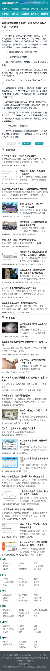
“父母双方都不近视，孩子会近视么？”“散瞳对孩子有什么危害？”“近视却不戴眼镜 (25, 349)
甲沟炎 (21, 584)
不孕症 (36, 644)
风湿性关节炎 (23, 600)
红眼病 (21, 616)
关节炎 (21, 597)
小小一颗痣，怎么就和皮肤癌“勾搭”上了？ (32, 361)
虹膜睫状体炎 (8, 616)
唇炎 (36, 628)
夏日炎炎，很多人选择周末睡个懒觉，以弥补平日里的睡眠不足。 (24, 385)
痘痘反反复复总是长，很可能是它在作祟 (19, 302)
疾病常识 (34, 8)
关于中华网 (5, 658)
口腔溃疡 (6, 625)
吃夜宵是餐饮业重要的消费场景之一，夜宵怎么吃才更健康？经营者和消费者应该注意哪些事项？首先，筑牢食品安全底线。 (24, 514)
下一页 (26, 143)
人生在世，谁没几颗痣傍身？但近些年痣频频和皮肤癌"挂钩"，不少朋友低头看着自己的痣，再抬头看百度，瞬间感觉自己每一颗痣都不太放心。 (34, 367)
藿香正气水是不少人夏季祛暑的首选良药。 (19, 431)
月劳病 (5, 641)
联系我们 (21, 658)
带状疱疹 (37, 569)
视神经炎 (6, 563)
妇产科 (5, 637)
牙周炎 (5, 631)
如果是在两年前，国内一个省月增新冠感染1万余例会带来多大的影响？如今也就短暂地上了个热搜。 (33, 499)
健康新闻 (5, 8)
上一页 (11, 143)
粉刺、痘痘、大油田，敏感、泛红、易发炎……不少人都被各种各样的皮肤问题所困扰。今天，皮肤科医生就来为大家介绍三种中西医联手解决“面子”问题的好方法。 (33, 331)
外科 (4, 574)
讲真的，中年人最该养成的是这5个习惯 (19, 287)
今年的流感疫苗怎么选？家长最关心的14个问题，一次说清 (33, 544)
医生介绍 (34, 14)
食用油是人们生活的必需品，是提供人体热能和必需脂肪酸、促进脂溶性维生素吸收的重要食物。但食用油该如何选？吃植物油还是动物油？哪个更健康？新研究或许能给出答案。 (33, 532)
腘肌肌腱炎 (23, 569)
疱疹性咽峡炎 (8, 628)
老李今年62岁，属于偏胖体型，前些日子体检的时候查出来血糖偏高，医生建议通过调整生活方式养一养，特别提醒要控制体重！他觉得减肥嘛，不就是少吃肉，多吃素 (24, 400)
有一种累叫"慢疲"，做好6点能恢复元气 (19, 155)
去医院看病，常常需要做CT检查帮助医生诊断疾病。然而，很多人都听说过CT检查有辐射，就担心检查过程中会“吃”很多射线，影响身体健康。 (33, 418)
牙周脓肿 (37, 631)
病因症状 (25, 8)
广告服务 (13, 658)
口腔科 (5, 621)
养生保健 (44, 8)
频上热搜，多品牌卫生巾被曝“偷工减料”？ (32, 172)
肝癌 (5, 584)
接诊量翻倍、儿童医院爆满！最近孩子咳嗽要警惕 (33, 223)
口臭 (36, 625)
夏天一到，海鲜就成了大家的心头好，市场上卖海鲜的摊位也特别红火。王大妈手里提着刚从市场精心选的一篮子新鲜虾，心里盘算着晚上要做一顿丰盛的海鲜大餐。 (24, 481)
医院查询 (25, 14)
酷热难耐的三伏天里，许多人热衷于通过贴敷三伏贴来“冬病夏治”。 (34, 448)
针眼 (36, 616)
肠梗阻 (5, 566)
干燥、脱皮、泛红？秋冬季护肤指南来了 (19, 239)
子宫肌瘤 (22, 641)
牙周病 (21, 628)
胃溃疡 (36, 584)
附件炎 (21, 644)
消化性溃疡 (23, 581)
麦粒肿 (21, 610)
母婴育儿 (5, 14)
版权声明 (37, 658)
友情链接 (20, 661)
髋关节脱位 (23, 594)
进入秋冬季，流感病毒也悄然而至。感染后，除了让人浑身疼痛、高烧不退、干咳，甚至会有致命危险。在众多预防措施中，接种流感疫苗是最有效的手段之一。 (33, 550)
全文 (39, 143)
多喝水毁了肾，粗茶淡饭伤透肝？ (16, 395)
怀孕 (36, 641)
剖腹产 (36, 647)
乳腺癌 (36, 581)
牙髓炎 (21, 625)
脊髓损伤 (37, 600)
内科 (4, 559)
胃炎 (20, 566)
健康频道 (5, 18)
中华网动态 (29, 661)
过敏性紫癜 (38, 566)
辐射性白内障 (23, 613)
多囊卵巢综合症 (9, 644)
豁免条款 (45, 658)
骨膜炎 (5, 600)
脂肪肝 (36, 578)
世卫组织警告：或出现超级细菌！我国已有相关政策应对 (32, 271)
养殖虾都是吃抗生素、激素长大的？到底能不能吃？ (24, 476)
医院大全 (15, 14)
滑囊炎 (36, 594)
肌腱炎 (5, 597)
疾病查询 (44, 14)
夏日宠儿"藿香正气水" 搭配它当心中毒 (18, 428)
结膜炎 (5, 613)
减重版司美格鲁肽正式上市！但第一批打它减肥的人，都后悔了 (33, 253)
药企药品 (15, 8)
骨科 (4, 590)
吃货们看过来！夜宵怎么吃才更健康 (17, 509)
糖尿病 (21, 563)
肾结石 (5, 569)
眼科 (4, 606)
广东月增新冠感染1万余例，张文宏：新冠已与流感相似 (34, 493)
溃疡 (20, 631)
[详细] (38, 243)
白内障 (36, 613)
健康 (16, 3)
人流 (5, 647)
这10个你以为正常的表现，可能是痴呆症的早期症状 (24, 188)
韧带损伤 (37, 597)
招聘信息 (29, 658)
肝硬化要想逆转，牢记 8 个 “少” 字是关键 (31, 205)
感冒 (36, 563)
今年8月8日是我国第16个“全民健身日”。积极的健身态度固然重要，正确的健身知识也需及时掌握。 (34, 466)
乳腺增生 (22, 647)
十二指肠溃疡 (8, 581)
